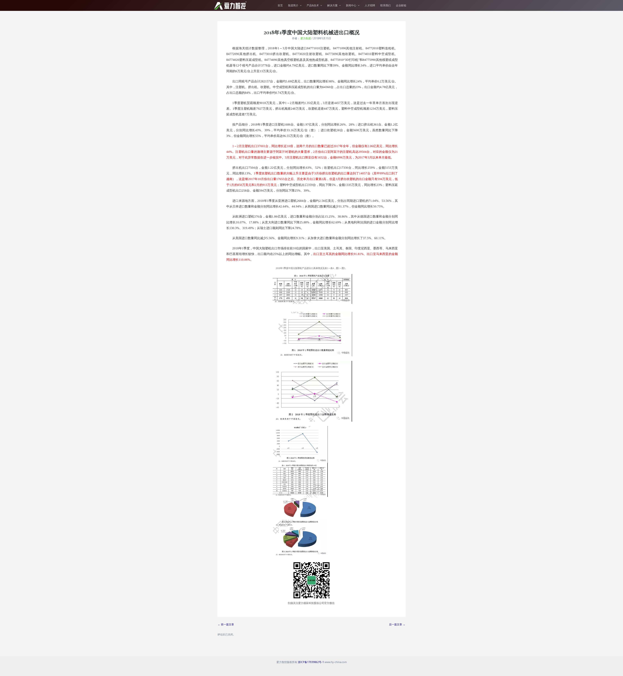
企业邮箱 (401, 5)
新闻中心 (351, 5)
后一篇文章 (397, 624)
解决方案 (332, 5)
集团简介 (293, 5)
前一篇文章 (226, 624)
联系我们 (385, 5)
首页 (280, 5)
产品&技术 (313, 5)
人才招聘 (370, 5)
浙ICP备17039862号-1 (311, 662)
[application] (300, 5)
